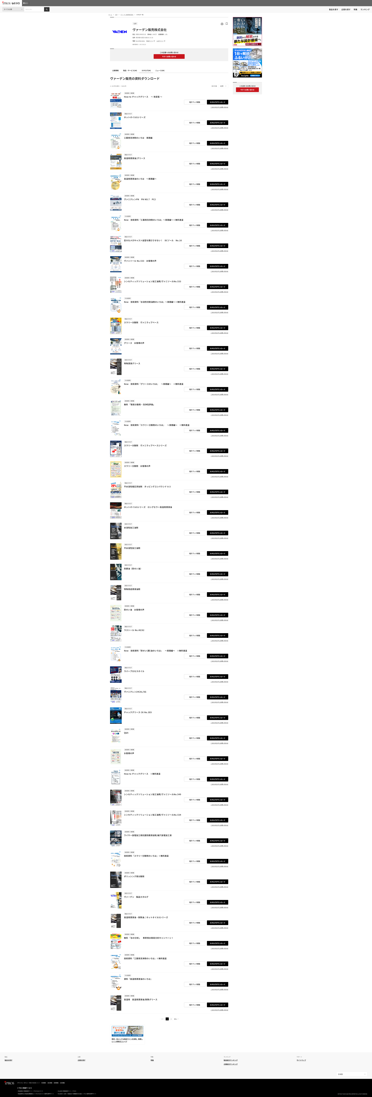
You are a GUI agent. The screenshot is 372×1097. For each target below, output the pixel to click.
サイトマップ (301, 1060)
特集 (355, 9)
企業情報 (115, 70)
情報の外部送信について (34, 1082)
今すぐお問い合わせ (169, 56)
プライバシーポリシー (23, 1083)
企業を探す (346, 9)
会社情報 (50, 1083)
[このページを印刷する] (222, 23)
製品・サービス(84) (130, 70)
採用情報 (56, 1083)
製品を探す (333, 9)
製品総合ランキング (231, 1060)
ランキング (365, 9)
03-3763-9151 (140, 41)
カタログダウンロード (217, 102)
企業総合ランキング (231, 1064)
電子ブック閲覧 (194, 102)
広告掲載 (62, 1083)
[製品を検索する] (47, 9)
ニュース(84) (159, 70)
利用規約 (43, 1083)
